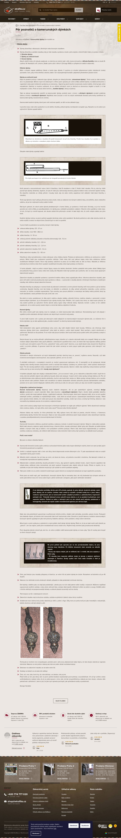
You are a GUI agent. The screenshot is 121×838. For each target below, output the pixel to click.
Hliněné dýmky (22, 44)
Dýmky (92, 798)
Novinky (92, 794)
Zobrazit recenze (17, 748)
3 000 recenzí (102, 720)
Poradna (64, 794)
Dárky (92, 812)
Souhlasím (85, 826)
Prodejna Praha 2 (65, 766)
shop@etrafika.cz (17, 802)
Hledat (78, 10)
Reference (65, 808)
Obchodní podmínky (39, 794)
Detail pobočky (24, 778)
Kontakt (64, 815)
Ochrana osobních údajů (40, 798)
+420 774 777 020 (18, 794)
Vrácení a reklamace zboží (40, 801)
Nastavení (35, 833)
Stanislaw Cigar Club (25, 2)
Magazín (14, 2)
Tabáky (92, 801)
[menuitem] (11, 19)
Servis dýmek (37, 805)
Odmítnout (73, 826)
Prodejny (6, 2)
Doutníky (92, 805)
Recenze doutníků (67, 812)
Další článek (60, 701)
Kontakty (36, 2)
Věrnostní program (38, 808)
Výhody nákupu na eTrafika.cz (41, 812)
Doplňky (92, 808)
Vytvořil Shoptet (112, 833)
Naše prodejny (66, 798)
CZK (104, 2)
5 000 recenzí (18, 744)
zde (55, 829)
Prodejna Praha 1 (27, 766)
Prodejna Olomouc (105, 766)
